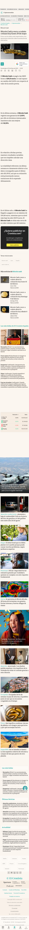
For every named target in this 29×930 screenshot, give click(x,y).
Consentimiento (15, 911)
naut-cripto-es (5, 264)
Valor (26, 414)
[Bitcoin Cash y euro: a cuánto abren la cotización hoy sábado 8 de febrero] (5, 309)
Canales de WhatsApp (14, 890)
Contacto (5, 890)
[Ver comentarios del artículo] (19, 71)
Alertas (20, 928)
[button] (25, 788)
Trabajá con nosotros (14, 896)
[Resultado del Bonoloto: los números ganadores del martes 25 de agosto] (14, 628)
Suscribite (23, 890)
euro (12, 260)
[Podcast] (10, 886)
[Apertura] (7, 883)
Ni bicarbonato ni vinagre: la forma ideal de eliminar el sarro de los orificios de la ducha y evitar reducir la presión (13, 358)
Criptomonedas (16, 23)
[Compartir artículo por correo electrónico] (16, 71)
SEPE (4, 863)
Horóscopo (21, 868)
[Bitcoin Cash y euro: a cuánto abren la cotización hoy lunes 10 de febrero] (5, 279)
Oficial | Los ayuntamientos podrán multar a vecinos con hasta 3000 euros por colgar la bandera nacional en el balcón (13, 349)
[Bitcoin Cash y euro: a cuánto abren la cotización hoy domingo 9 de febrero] (5, 294)
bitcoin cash (4, 24)
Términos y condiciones (14, 905)
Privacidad (14, 908)
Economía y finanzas (17, 16)
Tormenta (3, 9)
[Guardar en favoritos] (2, 64)
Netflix (5, 858)
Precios (11, 863)
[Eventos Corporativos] (16, 882)
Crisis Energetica (22, 863)
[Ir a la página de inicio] (2, 12)
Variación (14, 414)
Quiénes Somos (8, 893)
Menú (3, 928)
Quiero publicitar (16, 245)
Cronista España (5, 23)
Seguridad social (12, 9)
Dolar (9, 928)
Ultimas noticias (5, 16)
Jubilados (21, 9)
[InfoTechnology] (18, 886)
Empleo (24, 858)
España (17, 260)
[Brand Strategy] (23, 882)
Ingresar (26, 928)
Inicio (14, 928)
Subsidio (7, 868)
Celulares (14, 858)
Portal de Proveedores (19, 893)
